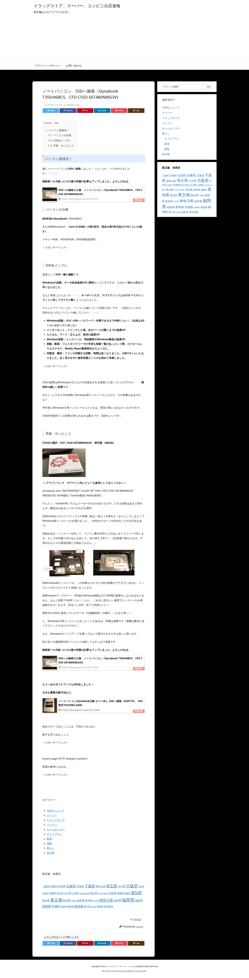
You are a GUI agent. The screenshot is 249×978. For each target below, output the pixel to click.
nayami (139, 926)
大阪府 (132, 885)
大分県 (122, 886)
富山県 (59, 893)
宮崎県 (52, 893)
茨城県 (56, 906)
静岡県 (78, 906)
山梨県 (81, 893)
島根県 (105, 893)
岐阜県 (87, 893)
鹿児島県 (108, 906)
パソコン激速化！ (57, 130)
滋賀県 (80, 900)
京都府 (53, 886)
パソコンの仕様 (59, 135)
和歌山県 (100, 886)
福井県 (117, 900)
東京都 (56, 900)
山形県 (75, 893)
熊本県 (88, 900)
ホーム (39, 76)
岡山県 (93, 893)
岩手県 (100, 893)
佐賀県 (62, 886)
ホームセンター (56, 829)
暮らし (50, 848)
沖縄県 (73, 901)
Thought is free (140, 971)
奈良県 (141, 886)
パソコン (51, 76)
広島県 (112, 893)
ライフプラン (54, 834)
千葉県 (90, 886)
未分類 (50, 852)
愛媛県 (127, 893)
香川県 (87, 906)
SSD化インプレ (59, 140)
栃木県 (67, 900)
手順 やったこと (61, 145)
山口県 (67, 893)
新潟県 (46, 900)
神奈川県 (106, 900)
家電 (49, 839)
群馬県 (46, 906)
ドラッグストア (56, 820)
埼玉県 (111, 885)
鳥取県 (100, 906)
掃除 (49, 843)
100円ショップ (55, 810)
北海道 (80, 886)
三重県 (45, 886)
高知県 (93, 907)
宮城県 (45, 893)
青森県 (70, 906)
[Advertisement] (124, 40)
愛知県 (136, 892)
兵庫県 (71, 886)
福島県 (139, 900)
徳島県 (120, 893)
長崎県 (63, 906)
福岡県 (128, 900)
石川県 (96, 900)
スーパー (52, 815)
